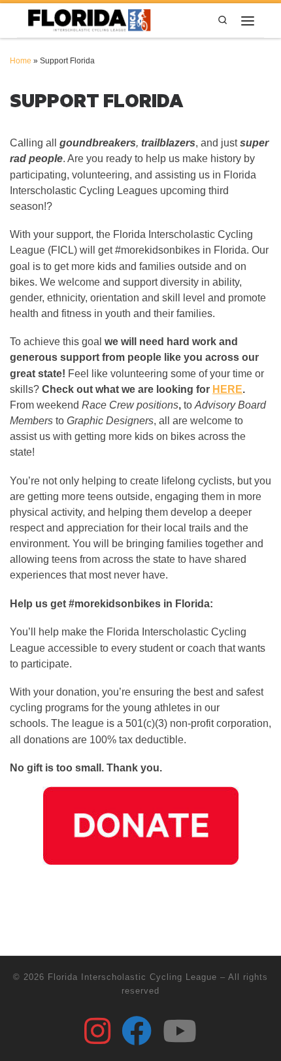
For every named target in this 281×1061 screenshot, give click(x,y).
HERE (227, 389)
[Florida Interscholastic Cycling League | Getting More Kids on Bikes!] (90, 19)
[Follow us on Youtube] (180, 1031)
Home (20, 60)
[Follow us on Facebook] (137, 1031)
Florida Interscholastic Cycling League (132, 977)
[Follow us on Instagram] (97, 1031)
